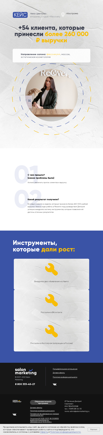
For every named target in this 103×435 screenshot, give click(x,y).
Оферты (44, 432)
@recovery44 (53, 54)
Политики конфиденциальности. (65, 432)
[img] (54, 384)
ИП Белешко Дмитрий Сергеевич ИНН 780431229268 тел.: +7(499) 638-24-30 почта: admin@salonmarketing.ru (77, 406)
